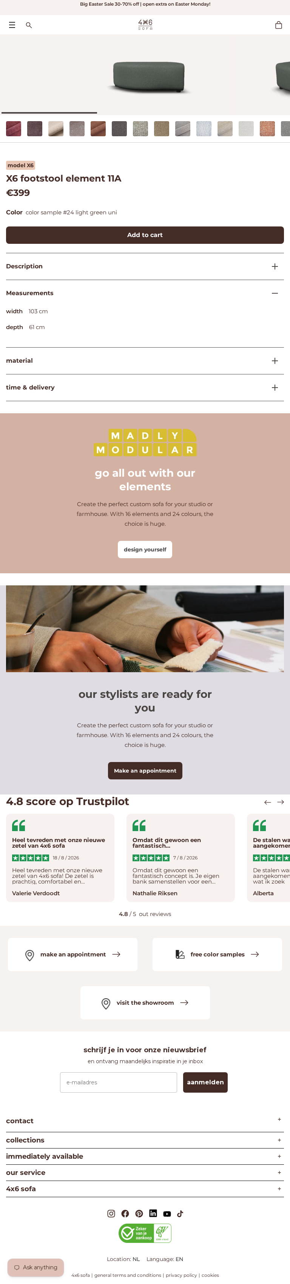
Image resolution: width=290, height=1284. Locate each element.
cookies (210, 1275)
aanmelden (205, 1082)
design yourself (145, 549)
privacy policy (181, 1275)
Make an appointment (145, 770)
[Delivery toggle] (272, 387)
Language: (161, 1259)
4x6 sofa (80, 1275)
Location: (120, 1259)
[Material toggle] (272, 360)
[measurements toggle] (272, 293)
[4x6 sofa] (145, 24)
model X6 (21, 165)
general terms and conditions (127, 1275)
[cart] (282, 24)
